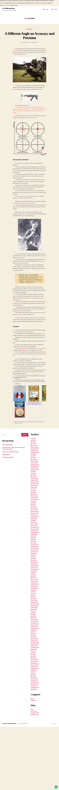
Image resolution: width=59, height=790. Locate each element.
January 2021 (34, 525)
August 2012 (34, 689)
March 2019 (34, 560)
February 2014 (34, 659)
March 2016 (34, 618)
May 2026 (33, 442)
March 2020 (34, 543)
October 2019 (34, 551)
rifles (41, 421)
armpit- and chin (19, 303)
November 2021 (35, 513)
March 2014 (34, 658)
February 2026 (34, 447)
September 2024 (35, 469)
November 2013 (35, 665)
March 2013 (34, 677)
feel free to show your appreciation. (39, 3)
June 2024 (33, 473)
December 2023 (35, 482)
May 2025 (33, 455)
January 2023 (34, 497)
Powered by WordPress (22, 723)
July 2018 (33, 572)
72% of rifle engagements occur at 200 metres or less (24, 203)
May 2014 (33, 654)
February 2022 (34, 508)
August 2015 (34, 630)
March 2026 (34, 445)
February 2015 (34, 638)
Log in (32, 709)
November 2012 (35, 684)
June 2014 (33, 652)
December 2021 (35, 511)
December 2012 (35, 682)
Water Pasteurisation (7, 444)
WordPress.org (34, 714)
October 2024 (34, 468)
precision (35, 421)
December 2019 (35, 548)
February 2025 (34, 461)
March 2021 (34, 522)
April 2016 (33, 616)
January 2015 (34, 640)
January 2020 (34, 546)
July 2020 (33, 536)
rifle (38, 421)
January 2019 (34, 564)
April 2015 (33, 635)
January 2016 (34, 621)
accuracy (16, 421)
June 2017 (33, 593)
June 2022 (33, 503)
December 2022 (35, 499)
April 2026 (33, 443)
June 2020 (33, 537)
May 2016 (33, 614)
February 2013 (34, 679)
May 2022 (33, 504)
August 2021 (34, 518)
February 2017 (34, 600)
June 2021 (33, 520)
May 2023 (33, 490)
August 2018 (34, 570)
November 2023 (35, 483)
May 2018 (33, 576)
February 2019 (34, 562)
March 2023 (34, 494)
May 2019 (33, 557)
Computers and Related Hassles (10, 451)
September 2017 (35, 588)
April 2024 (33, 475)
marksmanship (29, 421)
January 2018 (34, 581)
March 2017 (34, 598)
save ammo (42, 261)
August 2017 (34, 590)
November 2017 (35, 584)
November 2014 (35, 644)
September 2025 (35, 452)
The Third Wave (6, 5)
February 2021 (34, 523)
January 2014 (34, 661)
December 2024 (35, 464)
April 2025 (33, 457)
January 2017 (34, 602)
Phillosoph (29, 29)
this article (23, 85)
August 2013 (34, 670)
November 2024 (35, 466)
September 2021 (35, 516)
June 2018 (33, 574)
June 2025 (33, 454)
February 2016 (34, 619)
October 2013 (34, 666)
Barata (32, 698)
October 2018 (34, 567)
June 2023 (33, 489)
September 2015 (35, 628)
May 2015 (33, 633)
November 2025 (35, 449)
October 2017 (34, 586)
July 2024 (33, 471)
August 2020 (34, 534)
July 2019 (33, 555)
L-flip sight (40, 348)
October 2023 (34, 485)
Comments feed (35, 712)
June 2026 (33, 440)
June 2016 (33, 612)
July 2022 (33, 501)
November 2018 (35, 565)
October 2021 (34, 515)
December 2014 (35, 642)
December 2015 (35, 623)
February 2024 (34, 478)
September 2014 (35, 647)
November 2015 (35, 625)
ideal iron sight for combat (22, 348)
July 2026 (33, 438)
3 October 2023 (34, 42)
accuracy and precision (31, 117)
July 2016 (33, 611)
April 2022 (33, 506)
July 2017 (33, 591)
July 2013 (33, 672)
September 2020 (35, 532)
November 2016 (35, 605)
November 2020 (35, 529)
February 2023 (34, 496)
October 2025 (34, 450)
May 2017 (33, 595)
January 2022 (34, 509)
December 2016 (35, 604)
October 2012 (34, 685)
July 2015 (33, 631)
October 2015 (34, 626)
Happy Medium (6, 454)
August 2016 (34, 609)
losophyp (26, 42)
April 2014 (33, 656)
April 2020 (33, 541)
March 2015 (34, 637)
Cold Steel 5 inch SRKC (8, 457)
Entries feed (34, 711)
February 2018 (34, 579)
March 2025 (34, 459)
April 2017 (33, 597)
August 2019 (34, 553)
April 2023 (33, 492)
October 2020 (34, 530)
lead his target (20, 314)
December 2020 (35, 527)
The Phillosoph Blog (8, 8)
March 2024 (34, 476)
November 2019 (35, 550)
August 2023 (34, 487)
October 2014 (34, 645)
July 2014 (33, 651)
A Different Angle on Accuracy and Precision (29, 35)
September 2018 (35, 569)
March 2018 (34, 577)
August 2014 (34, 649)
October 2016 (34, 607)
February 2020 (34, 544)
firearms (24, 421)
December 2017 (35, 583)
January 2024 (34, 480)
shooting (20, 423)
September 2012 (35, 687)
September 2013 (35, 668)
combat (20, 421)
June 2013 (33, 673)
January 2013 (34, 680)
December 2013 (35, 663)
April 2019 (33, 558)
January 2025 (34, 462)
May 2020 (33, 539)
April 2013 (33, 675)
